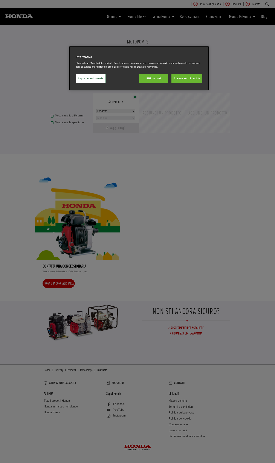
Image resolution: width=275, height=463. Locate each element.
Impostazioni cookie (90, 78)
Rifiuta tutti (154, 78)
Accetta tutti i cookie (187, 78)
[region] (139, 68)
